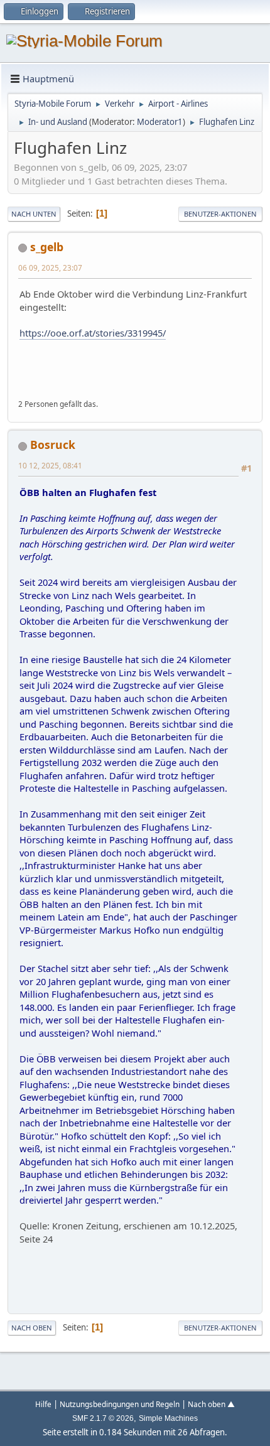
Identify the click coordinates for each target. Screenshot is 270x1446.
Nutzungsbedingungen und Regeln (120, 1404)
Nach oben (31, 1327)
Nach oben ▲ (211, 1404)
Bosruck (52, 444)
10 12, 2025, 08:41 (50, 465)
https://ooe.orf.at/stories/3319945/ (92, 332)
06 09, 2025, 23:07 (50, 267)
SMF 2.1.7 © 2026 (103, 1418)
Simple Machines (168, 1418)
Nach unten (34, 214)
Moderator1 (160, 121)
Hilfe (43, 1404)
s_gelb (46, 246)
